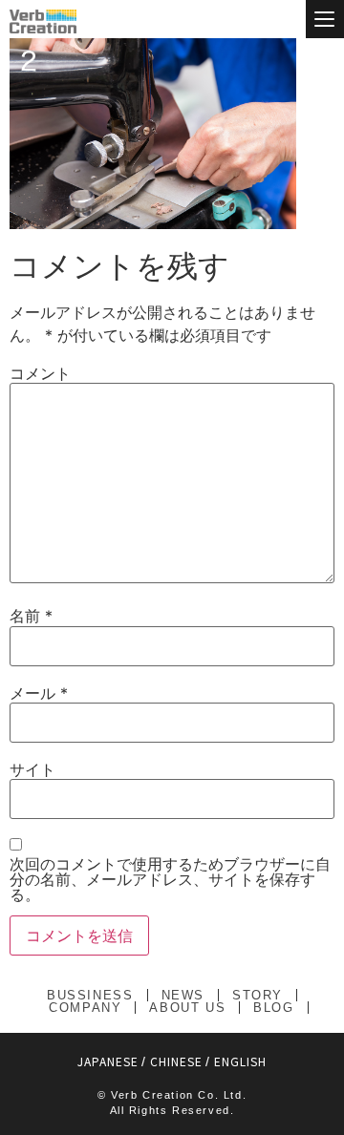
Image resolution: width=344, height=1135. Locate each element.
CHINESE (176, 1061)
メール (39, 693)
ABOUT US (187, 1007)
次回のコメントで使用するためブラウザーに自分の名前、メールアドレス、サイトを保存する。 (170, 879)
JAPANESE (108, 1061)
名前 (31, 615)
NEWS (182, 995)
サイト (32, 769)
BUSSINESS (90, 995)
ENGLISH (240, 1061)
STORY (257, 995)
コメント (40, 373)
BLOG (273, 1007)
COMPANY (85, 1007)
